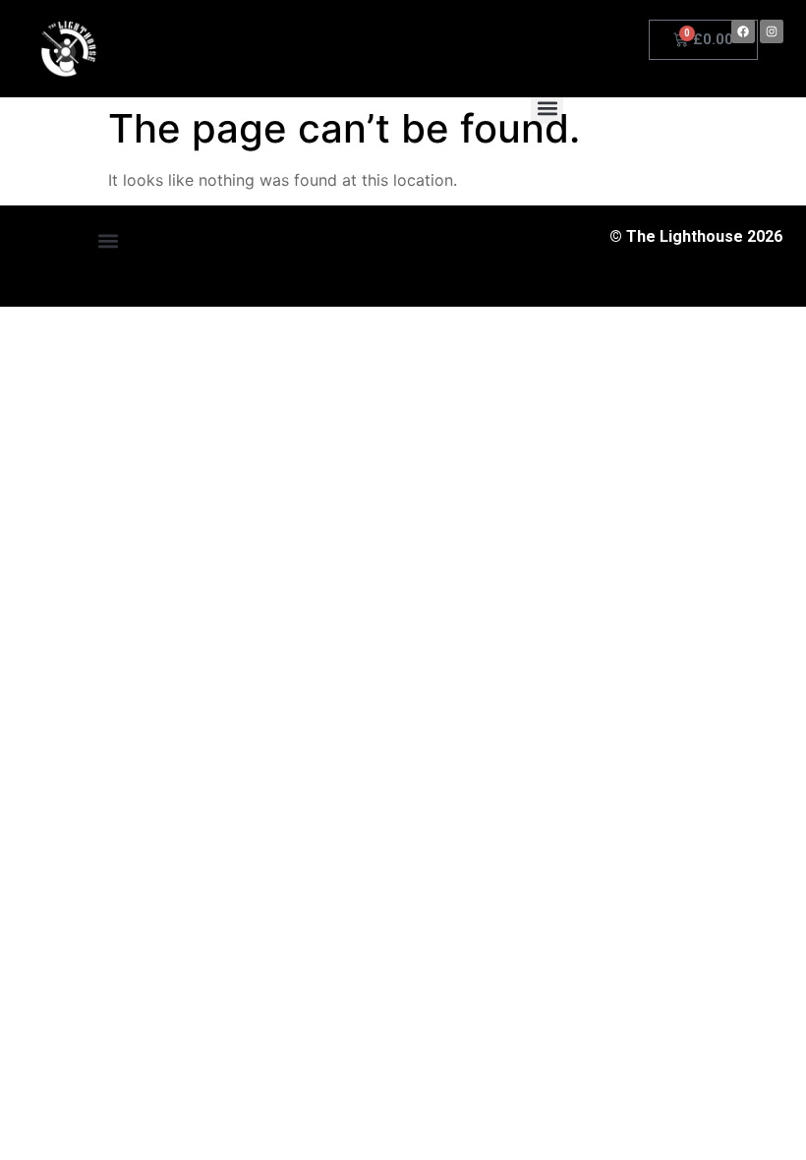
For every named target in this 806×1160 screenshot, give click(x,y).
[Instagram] (771, 31)
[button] (547, 107)
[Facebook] (743, 31)
